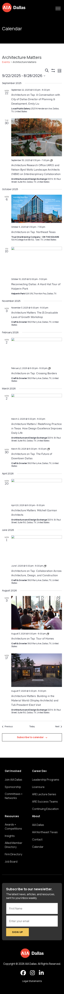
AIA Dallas (38, 825)
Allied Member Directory (13, 845)
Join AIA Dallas (13, 779)
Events (6, 62)
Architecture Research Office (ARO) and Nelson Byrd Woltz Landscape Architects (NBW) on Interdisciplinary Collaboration (36, 170)
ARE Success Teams (45, 801)
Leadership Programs (45, 779)
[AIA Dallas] (13, 7)
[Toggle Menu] (58, 8)
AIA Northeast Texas (45, 832)
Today (32, 726)
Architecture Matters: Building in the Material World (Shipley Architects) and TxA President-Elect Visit (34, 700)
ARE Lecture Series (44, 794)
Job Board (11, 861)
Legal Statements (32, 981)
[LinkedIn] (41, 973)
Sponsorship (13, 787)
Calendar (38, 847)
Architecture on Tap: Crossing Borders (34, 373)
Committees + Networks (14, 796)
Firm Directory (13, 854)
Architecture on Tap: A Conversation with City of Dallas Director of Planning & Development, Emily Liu (35, 99)
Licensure (38, 787)
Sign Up (17, 932)
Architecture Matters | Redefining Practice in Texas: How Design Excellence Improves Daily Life (36, 428)
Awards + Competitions (13, 826)
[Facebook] (23, 973)
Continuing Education (45, 809)
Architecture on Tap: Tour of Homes (32, 638)
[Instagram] (32, 973)
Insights (10, 836)
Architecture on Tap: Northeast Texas (33, 232)
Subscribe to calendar (30, 737)
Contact (37, 839)
